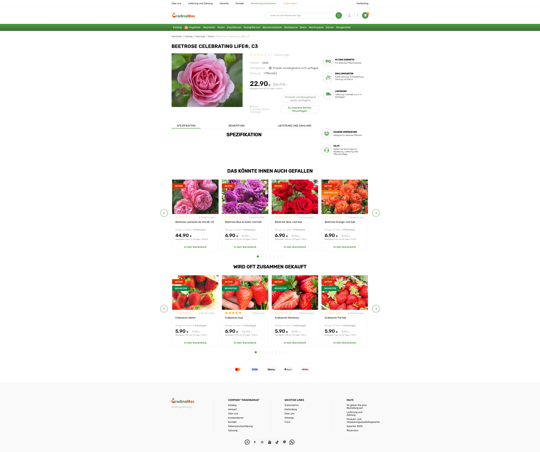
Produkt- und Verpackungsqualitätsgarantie (363, 420)
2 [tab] (262, 256)
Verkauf (232, 409)
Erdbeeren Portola (335, 317)
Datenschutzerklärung (240, 426)
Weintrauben (316, 27)
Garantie (224, 3)
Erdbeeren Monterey (287, 317)
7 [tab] (282, 256)
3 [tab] (266, 256)
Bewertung (237, 125)
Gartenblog (362, 3)
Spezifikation (186, 125)
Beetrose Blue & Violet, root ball (243, 222)
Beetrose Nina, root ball (288, 222)
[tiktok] (277, 442)
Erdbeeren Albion (185, 317)
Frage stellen (290, 3)
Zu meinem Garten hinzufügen (299, 109)
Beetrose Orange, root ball (340, 222)
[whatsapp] (292, 442)
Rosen (221, 27)
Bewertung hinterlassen (263, 3)
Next (376, 213)
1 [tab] (258, 256)
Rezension (352, 430)
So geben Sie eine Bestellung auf (357, 406)
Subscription (291, 405)
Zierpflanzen (234, 27)
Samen (330, 27)
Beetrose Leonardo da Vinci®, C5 (194, 222)
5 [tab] (274, 256)
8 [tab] (284, 352)
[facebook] (254, 442)
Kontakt (240, 3)
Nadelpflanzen (252, 27)
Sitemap (289, 417)
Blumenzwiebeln (272, 27)
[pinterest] (284, 442)
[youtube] (269, 442)
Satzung (232, 430)
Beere (303, 27)
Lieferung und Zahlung (200, 3)
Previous (164, 213)
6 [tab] (278, 256)
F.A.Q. (287, 422)
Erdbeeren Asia (234, 317)
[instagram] (262, 442)
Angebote (194, 27)
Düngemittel (343, 27)
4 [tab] (270, 256)
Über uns (176, 3)
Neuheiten (209, 27)
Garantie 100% (355, 426)
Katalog (177, 27)
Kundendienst (236, 417)
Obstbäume (291, 27)
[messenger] (247, 442)
